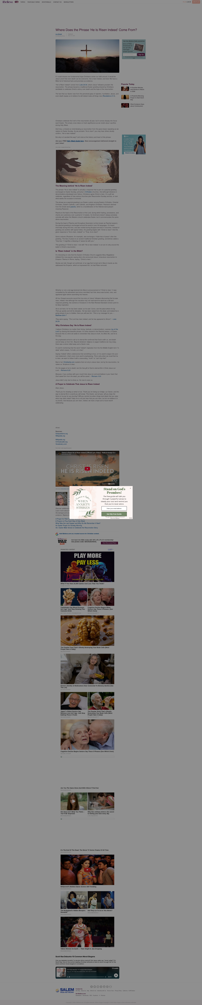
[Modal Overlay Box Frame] (101, 502)
